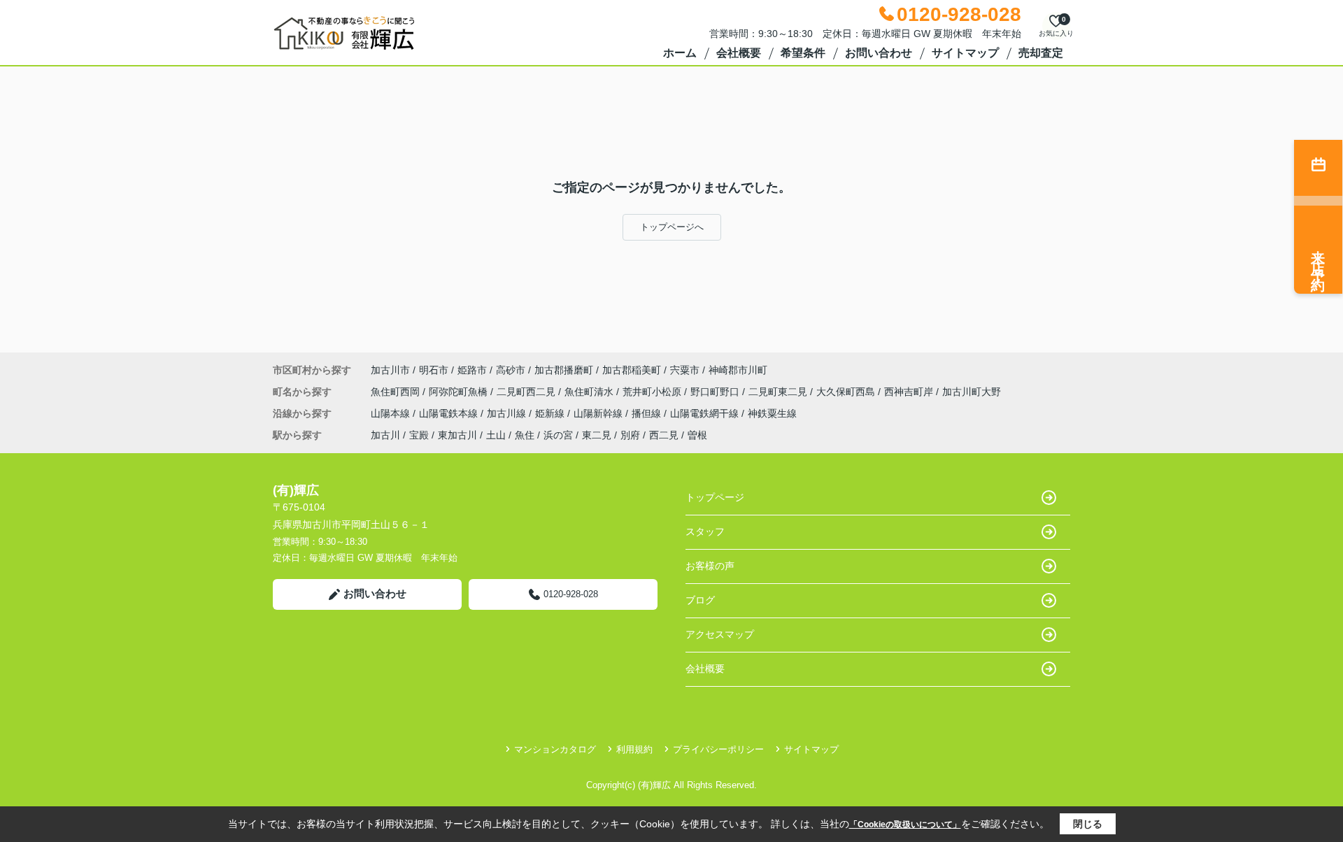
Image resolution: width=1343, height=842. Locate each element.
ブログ (700, 600)
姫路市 (472, 370)
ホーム (680, 53)
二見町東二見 (779, 391)
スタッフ (705, 531)
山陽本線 (392, 413)
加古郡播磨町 (563, 370)
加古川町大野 (971, 391)
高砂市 (510, 370)
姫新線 (551, 413)
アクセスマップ (719, 634)
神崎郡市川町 (738, 370)
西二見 (663, 435)
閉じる (1087, 823)
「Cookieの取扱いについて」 (905, 824)
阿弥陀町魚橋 (459, 391)
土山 (496, 435)
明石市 (433, 370)
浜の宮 (558, 435)
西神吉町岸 (910, 391)
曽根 (697, 435)
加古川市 (390, 370)
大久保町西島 (847, 391)
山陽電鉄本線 (450, 413)
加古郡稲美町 (631, 370)
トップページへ (672, 227)
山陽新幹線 (599, 413)
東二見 (596, 435)
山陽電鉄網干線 (705, 413)
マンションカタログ (555, 749)
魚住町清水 (590, 391)
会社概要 (738, 53)
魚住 (524, 435)
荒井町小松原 (653, 391)
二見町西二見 (527, 391)
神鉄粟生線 (772, 413)
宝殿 (419, 435)
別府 (630, 435)
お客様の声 (709, 565)
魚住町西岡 (396, 391)
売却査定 (1040, 53)
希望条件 (803, 53)
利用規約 (634, 749)
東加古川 (457, 435)
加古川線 (508, 413)
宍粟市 (684, 370)
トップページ (714, 497)
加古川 (385, 435)
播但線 (648, 413)
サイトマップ (965, 53)
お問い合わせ (878, 53)
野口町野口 (716, 391)
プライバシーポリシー (718, 749)
